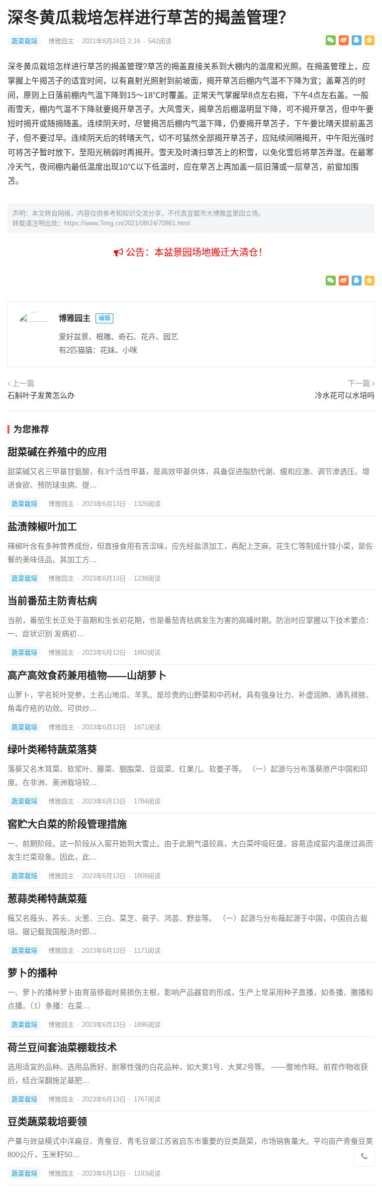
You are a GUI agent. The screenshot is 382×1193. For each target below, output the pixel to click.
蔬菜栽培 (24, 41)
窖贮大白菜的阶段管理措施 (67, 824)
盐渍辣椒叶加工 (42, 526)
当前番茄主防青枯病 (52, 601)
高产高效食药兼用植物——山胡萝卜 (87, 675)
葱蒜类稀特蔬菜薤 (47, 899)
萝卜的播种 (32, 973)
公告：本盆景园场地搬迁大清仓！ (195, 252)
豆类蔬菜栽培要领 (47, 1121)
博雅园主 (62, 41)
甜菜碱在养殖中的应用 (57, 452)
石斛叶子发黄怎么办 (41, 395)
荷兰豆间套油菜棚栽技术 (62, 1047)
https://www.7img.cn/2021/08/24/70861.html (127, 223)
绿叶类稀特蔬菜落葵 (52, 749)
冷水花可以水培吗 (345, 395)
